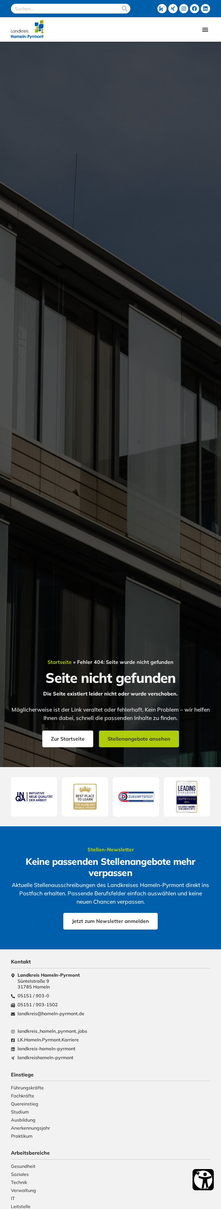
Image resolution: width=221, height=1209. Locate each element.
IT (13, 1198)
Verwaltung (23, 1190)
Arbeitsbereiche (30, 1152)
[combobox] (65, 9)
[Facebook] (194, 8)
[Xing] (173, 8)
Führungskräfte (27, 1088)
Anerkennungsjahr (30, 1128)
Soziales (20, 1174)
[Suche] (124, 9)
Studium (20, 1112)
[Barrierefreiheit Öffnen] (203, 1179)
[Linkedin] (205, 8)
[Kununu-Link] (162, 8)
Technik (19, 1182)
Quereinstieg (24, 1104)
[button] (205, 29)
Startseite (59, 662)
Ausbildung (23, 1120)
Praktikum (22, 1136)
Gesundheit (23, 1166)
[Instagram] (183, 8)
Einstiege (22, 1074)
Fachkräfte (22, 1096)
